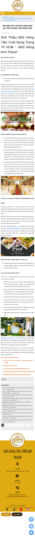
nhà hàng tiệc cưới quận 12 (12, 228)
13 (27, 425)
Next (32, 425)
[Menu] (2, 13)
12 (24, 425)
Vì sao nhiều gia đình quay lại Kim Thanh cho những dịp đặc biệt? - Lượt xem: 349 (17, 392)
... (21, 425)
